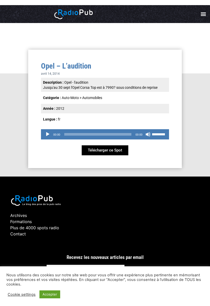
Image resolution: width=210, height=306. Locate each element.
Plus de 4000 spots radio (34, 227)
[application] (105, 134)
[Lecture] (47, 134)
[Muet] (148, 134)
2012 (60, 108)
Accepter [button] (50, 294)
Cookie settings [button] (22, 294)
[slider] (159, 133)
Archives (18, 215)
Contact (18, 233)
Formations (21, 221)
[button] (203, 14)
